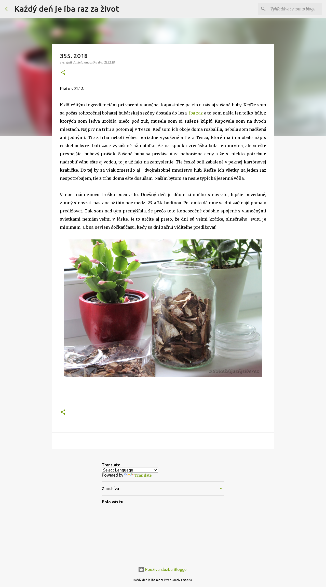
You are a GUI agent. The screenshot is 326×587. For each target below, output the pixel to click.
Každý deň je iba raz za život (66, 8)
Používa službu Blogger (166, 569)
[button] (63, 72)
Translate (143, 475)
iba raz (196, 113)
